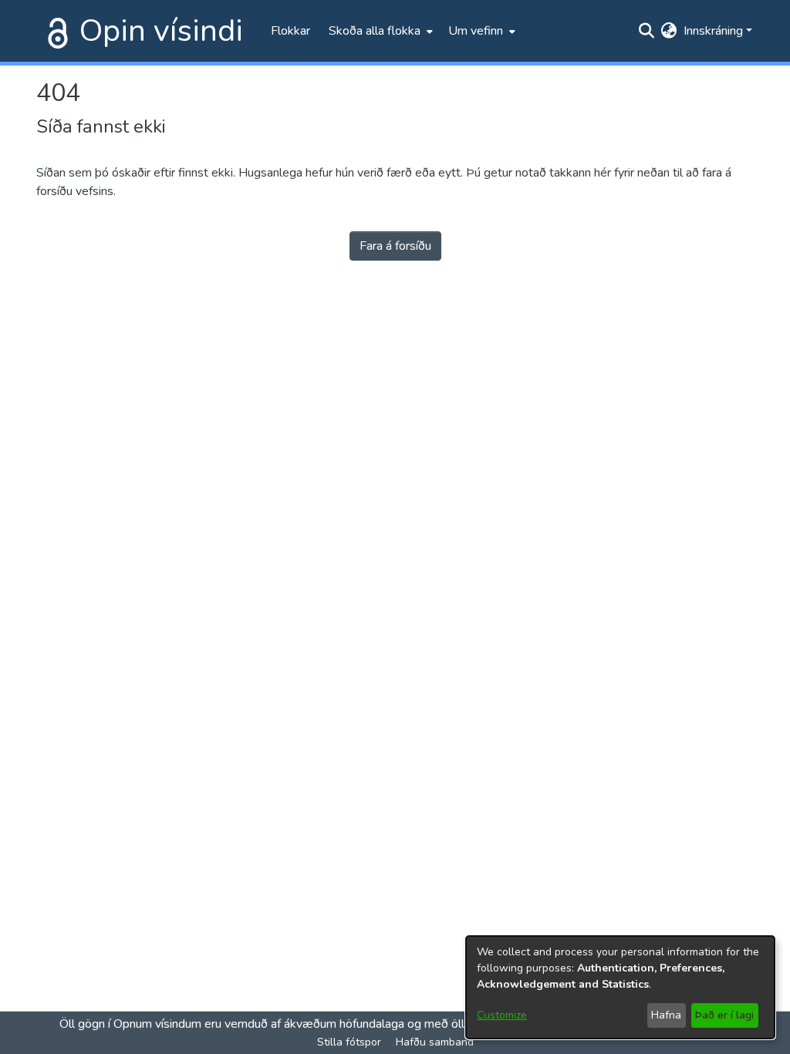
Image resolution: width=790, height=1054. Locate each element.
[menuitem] (379, 31)
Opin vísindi (161, 31)
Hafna (666, 1015)
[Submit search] (647, 31)
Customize (502, 1015)
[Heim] (54, 31)
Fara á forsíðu (395, 245)
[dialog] (620, 987)
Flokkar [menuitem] (290, 30)
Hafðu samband (435, 1042)
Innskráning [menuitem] (713, 30)
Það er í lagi (724, 1015)
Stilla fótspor (349, 1042)
